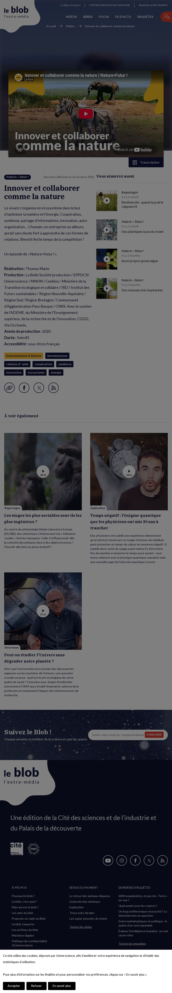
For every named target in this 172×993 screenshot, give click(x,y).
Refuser (36, 986)
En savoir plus (62, 986)
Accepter (14, 986)
